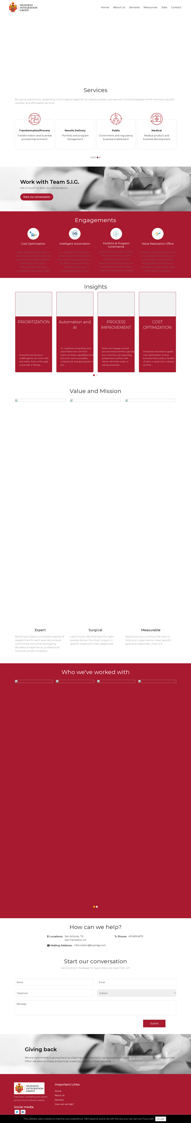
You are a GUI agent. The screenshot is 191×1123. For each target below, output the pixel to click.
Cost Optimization (33, 243)
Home (105, 7)
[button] (94, 375)
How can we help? (64, 1104)
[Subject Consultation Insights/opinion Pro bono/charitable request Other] (136, 991)
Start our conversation (36, 197)
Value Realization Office (158, 243)
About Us (119, 7)
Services (134, 7)
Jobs (164, 7)
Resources (150, 7)
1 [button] (91, 157)
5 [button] (99, 157)
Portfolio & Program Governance (116, 245)
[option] (34, 129)
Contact (176, 7)
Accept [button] (160, 1119)
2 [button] (93, 157)
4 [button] (97, 157)
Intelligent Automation (75, 243)
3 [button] (95, 157)
